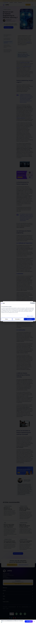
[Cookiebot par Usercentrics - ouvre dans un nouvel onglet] (31, 303)
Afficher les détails (30, 316)
